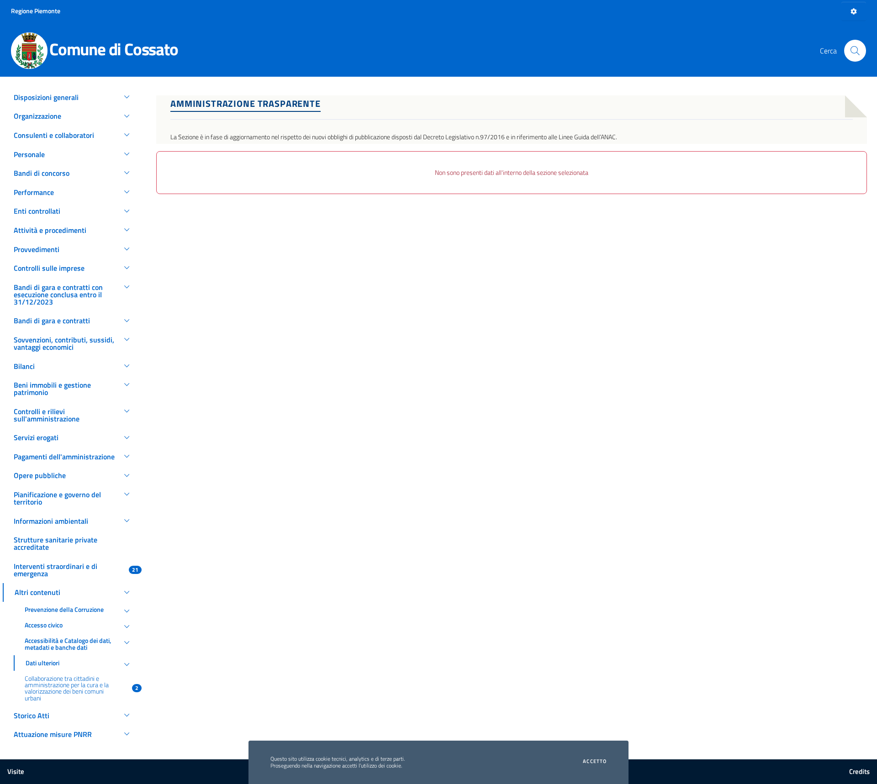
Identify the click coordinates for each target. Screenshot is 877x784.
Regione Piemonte (35, 11)
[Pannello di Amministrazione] (853, 11)
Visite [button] (15, 771)
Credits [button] (859, 771)
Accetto (595, 761)
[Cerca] (855, 51)
